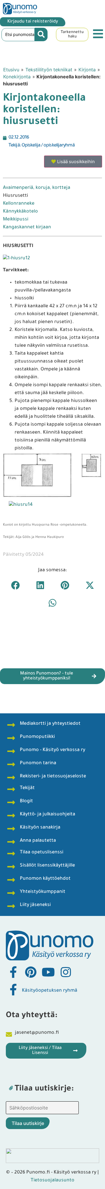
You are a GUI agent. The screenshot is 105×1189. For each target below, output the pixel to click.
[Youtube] (48, 972)
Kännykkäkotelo (20, 211)
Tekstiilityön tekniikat (48, 70)
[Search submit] (41, 34)
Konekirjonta (17, 77)
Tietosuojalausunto (52, 1180)
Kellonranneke (18, 203)
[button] (15, 585)
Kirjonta (87, 70)
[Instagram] (65, 972)
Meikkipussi (15, 219)
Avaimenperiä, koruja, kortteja (36, 188)
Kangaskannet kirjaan (27, 227)
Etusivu (11, 70)
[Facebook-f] (13, 972)
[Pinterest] (30, 972)
